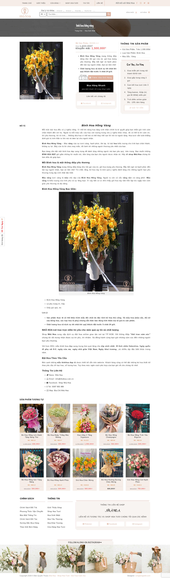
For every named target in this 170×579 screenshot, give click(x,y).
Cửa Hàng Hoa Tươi (56, 527)
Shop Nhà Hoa (65, 383)
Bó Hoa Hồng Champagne (111, 436)
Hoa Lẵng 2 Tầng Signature (84, 436)
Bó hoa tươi (68, 10)
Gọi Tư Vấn (137, 108)
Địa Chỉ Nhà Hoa (61, 390)
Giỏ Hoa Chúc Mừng (84, 480)
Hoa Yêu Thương (55, 519)
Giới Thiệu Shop (55, 508)
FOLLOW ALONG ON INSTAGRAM (84, 542)
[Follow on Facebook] (136, 3)
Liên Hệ (100, 3)
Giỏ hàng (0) (2, 239)
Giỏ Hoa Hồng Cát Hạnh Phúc (137, 481)
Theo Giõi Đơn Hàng (29, 527)
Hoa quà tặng (78, 10)
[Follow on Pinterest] (148, 3)
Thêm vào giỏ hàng (102, 77)
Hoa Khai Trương (55, 523)
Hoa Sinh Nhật (90, 31)
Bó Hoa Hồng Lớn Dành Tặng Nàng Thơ (32, 436)
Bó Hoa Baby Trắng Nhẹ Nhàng (58, 436)
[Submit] (109, 14)
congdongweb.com (142, 576)
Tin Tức (86, 3)
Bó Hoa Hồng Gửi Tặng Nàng (32, 481)
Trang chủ (78, 31)
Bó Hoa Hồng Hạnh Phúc (58, 480)
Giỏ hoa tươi (59, 10)
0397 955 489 (58, 387)
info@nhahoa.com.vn (64, 379)
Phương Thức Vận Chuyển (31, 511)
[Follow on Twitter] (144, 3)
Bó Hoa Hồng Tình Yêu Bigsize (138, 436)
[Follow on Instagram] (140, 3)
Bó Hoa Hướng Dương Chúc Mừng (111, 481)
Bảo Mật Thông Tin (28, 515)
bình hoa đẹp (66, 346)
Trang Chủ (27, 3)
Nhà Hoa (59, 375)
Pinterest (88, 524)
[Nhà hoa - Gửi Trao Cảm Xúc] (26, 12)
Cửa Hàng (54, 3)
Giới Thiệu (41, 3)
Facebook (87, 103)
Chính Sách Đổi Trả (28, 508)
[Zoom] (22, 97)
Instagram (107, 103)
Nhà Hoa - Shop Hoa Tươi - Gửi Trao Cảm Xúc (67, 576)
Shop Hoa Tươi (71, 3)
